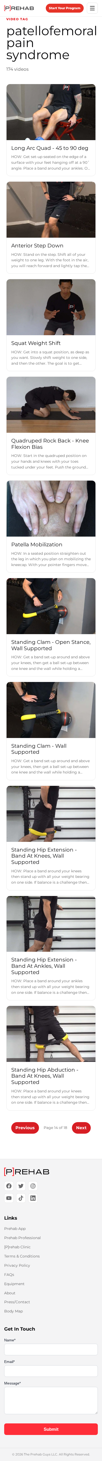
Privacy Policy (17, 1265)
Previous (25, 1127)
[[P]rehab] (51, 1172)
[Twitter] (21, 1186)
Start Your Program (65, 8)
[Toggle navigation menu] (92, 8)
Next (81, 1127)
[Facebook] (9, 1186)
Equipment (14, 1283)
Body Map (13, 1311)
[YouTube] (9, 1198)
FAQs (9, 1274)
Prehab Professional (22, 1237)
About (9, 1293)
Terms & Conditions (22, 1256)
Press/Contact (17, 1302)
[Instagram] (33, 1186)
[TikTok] (21, 1198)
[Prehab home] (19, 8)
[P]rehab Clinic (17, 1247)
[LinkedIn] (33, 1198)
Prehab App (15, 1228)
